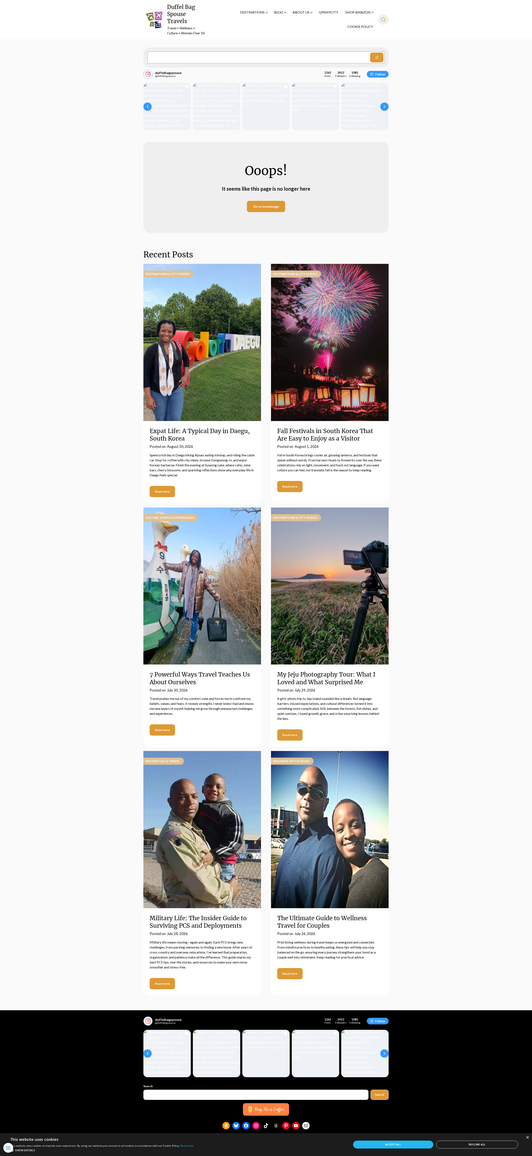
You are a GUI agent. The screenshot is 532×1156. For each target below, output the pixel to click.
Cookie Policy (360, 26)
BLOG (278, 12)
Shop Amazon (358, 12)
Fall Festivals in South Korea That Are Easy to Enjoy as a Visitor (325, 434)
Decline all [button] (477, 1144)
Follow (380, 74)
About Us (301, 12)
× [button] (527, 1137)
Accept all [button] (393, 1144)
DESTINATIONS (252, 12)
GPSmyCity (328, 12)
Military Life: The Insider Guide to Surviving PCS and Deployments (198, 921)
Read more (162, 491)
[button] (147, 107)
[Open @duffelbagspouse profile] (148, 74)
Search (148, 1086)
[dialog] (266, 1144)
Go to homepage (266, 206)
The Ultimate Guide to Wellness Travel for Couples (322, 921)
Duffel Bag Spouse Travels (181, 14)
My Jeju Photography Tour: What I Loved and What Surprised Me (326, 678)
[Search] (376, 57)
